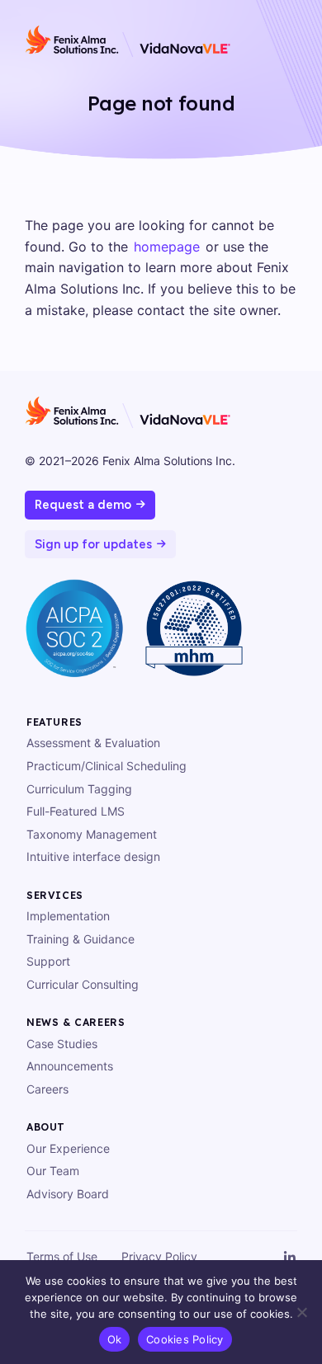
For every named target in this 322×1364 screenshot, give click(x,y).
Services (54, 895)
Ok (114, 1339)
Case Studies (61, 1044)
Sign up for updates (93, 544)
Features (54, 722)
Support (48, 961)
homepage (167, 246)
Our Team (52, 1171)
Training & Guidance (80, 939)
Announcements (69, 1066)
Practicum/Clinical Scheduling (106, 766)
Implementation (68, 916)
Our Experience (68, 1148)
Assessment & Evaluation (93, 743)
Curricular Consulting (82, 984)
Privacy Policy (159, 1256)
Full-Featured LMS (75, 811)
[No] (301, 1312)
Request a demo (83, 504)
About (45, 1127)
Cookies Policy (185, 1339)
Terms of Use (61, 1256)
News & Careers (75, 1022)
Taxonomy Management (91, 834)
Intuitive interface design (93, 856)
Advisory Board (67, 1194)
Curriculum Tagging (79, 789)
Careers (47, 1089)
